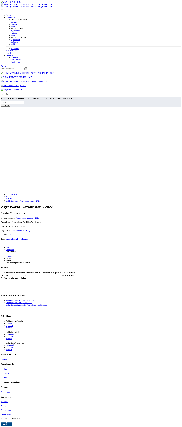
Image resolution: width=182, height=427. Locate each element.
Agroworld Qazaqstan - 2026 (27, 218)
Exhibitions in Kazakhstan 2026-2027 (21, 300)
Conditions (10, 250)
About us (4, 402)
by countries (15, 31)
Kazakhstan (10, 196)
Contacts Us (6, 414)
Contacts (9, 55)
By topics (4, 377)
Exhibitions (10, 17)
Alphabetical (6, 373)
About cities (5, 392)
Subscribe (15, 49)
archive (14, 26)
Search (8, 53)
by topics (14, 24)
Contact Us (15, 62)
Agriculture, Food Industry (17, 239)
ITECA (10, 235)
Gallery (4, 359)
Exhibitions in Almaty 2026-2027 (19, 303)
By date (4, 369)
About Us (15, 57)
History (9, 256)
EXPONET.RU (12, 194)
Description (10, 247)
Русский (4, 66)
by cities (14, 22)
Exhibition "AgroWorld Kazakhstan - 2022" (23, 201)
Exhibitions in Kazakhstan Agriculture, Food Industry (27, 305)
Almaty (9, 199)
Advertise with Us (13, 51)
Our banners (16, 60)
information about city (21, 230)
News (8, 15)
